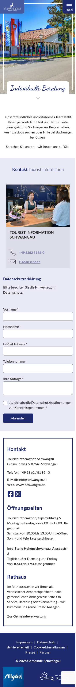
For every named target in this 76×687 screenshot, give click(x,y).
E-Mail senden (29, 262)
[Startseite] (12, 7)
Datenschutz (46, 642)
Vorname (10, 309)
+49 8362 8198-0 (31, 252)
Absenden (18, 418)
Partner (45, 652)
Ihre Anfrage (13, 379)
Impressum (24, 642)
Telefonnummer (14, 361)
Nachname (12, 327)
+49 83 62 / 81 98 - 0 (35, 472)
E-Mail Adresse (15, 344)
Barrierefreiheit (18, 647)
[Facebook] (10, 494)
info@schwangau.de (32, 479)
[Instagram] (18, 494)
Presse (30, 652)
